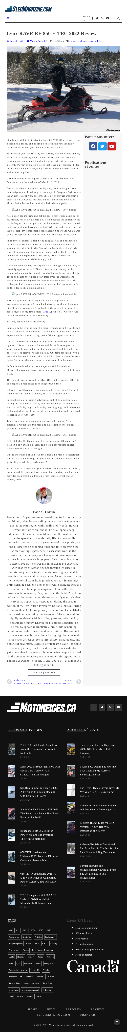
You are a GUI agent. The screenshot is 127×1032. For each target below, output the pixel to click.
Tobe (11, 996)
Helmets (20, 957)
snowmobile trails (31, 983)
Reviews (81, 41)
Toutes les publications (44, 672)
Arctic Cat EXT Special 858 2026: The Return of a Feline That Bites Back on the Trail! (39, 813)
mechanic (28, 963)
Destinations (14, 950)
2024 (33, 930)
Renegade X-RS (15, 977)
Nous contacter (83, 954)
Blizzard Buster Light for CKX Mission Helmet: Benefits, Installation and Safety (97, 826)
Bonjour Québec (16, 943)
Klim (11, 963)
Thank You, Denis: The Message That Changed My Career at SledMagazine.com (98, 770)
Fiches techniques (85, 944)
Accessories (14, 937)
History (31, 957)
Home (32, 1009)
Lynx (72, 41)
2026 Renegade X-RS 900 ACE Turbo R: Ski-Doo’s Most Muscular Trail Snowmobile (38, 899)
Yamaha (38, 996)
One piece (48, 963)
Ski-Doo (50, 977)
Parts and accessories (18, 970)
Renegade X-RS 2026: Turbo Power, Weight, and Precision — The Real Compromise (38, 834)
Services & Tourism (53, 1014)
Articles (38, 937)
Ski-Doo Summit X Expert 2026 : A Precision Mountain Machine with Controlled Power (39, 792)
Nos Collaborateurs (86, 928)
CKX (44, 943)
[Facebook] (93, 146)
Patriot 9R (34, 970)
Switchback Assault (30, 990)
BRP (37, 943)
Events (26, 950)
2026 (49, 930)
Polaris (46, 970)
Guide (11, 957)
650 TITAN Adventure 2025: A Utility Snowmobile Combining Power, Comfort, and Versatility (38, 877)
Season (40, 977)
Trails (29, 996)
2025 (41, 930)
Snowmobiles (95, 41)
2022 (17, 930)
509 (10, 930)
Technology (47, 990)
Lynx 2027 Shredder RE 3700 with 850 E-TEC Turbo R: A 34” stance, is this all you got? (40, 770)
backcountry (50, 937)
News (38, 963)
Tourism (19, 996)
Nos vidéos (81, 938)
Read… (47, 311)
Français (88, 1014)
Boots (28, 943)
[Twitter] (102, 146)
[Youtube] (111, 146)
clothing (53, 943)
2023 (25, 930)
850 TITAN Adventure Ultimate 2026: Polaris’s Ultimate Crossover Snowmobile (39, 856)
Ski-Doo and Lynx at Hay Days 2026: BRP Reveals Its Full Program (97, 749)
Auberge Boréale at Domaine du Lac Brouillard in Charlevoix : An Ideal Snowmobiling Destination (99, 848)
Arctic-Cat (26, 937)
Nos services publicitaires (89, 949)
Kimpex (50, 957)
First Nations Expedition (42, 950)
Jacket (40, 957)
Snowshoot (47, 983)
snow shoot (14, 990)
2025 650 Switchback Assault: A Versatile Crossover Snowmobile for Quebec (38, 749)
